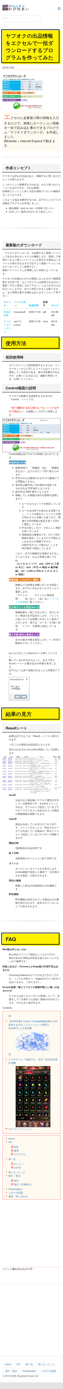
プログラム (20, 1154)
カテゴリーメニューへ (20, 1129)
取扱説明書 (7, 313)
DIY (10, 1142)
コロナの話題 (15, 1192)
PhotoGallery (15, 1189)
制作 (16, 1146)
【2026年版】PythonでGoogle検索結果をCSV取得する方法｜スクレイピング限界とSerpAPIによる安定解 (33, 1024)
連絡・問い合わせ (18, 1196)
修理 (16, 1150)
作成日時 (33, 305)
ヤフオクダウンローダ (7, 326)
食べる (12, 1159)
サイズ (54, 305)
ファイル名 (20, 302)
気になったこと (16, 1172)
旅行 (16, 1180)
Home (11, 1138)
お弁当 (17, 1167)
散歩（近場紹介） (23, 1184)
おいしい (19, 1163)
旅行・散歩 (14, 1175)
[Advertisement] (31, 1232)
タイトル (7, 303)
